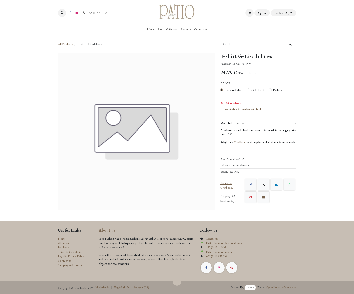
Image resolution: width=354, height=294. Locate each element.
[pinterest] (231, 267)
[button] (62, 13)
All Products (65, 44)
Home (61, 239)
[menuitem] (151, 29)
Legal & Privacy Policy (71, 256)
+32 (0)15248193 (216, 247)
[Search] (290, 44)
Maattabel (240, 142)
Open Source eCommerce (281, 287)
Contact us (64, 261)
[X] (263, 184)
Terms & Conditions (70, 252)
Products (63, 247)
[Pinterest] (250, 197)
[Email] (263, 197)
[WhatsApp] (289, 184)
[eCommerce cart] (249, 13)
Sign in (262, 13)
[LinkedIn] (276, 184)
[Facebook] (70, 13)
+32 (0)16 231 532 (216, 256)
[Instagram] (76, 13)
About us (63, 243)
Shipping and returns (70, 265)
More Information (232, 123)
